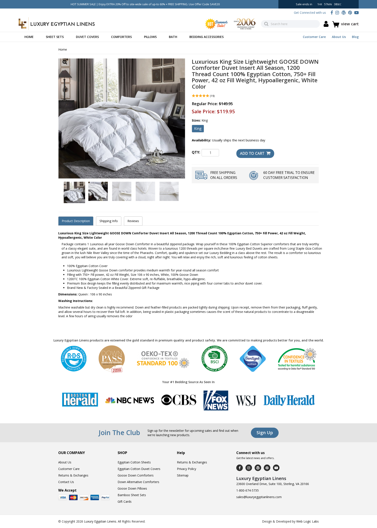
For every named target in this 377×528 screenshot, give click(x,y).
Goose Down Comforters (136, 475)
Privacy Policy (186, 469)
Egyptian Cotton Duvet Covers (139, 469)
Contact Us (66, 482)
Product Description (76, 221)
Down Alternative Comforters (138, 482)
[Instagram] (337, 12)
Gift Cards (125, 501)
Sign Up (265, 432)
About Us (339, 37)
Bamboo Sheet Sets (132, 495)
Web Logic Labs (307, 521)
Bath (173, 37)
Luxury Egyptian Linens (100, 521)
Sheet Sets (55, 37)
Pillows (150, 37)
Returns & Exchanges (73, 475)
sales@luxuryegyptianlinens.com (259, 497)
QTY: (196, 152)
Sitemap (182, 475)
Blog (355, 37)
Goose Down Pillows (132, 488)
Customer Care (314, 37)
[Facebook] (332, 12)
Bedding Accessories (206, 37)
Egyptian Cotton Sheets (134, 462)
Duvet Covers (87, 37)
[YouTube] (356, 12)
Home (29, 37)
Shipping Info (108, 221)
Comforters (121, 37)
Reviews (133, 221)
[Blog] (343, 12)
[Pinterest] (350, 12)
